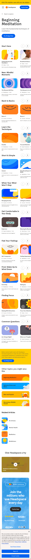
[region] (15, 544)
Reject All (15, 551)
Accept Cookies (15, 556)
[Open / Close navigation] (3, 7)
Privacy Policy (18, 542)
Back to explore (8, 14)
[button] (15, 464)
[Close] (29, 531)
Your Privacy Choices (15, 546)
